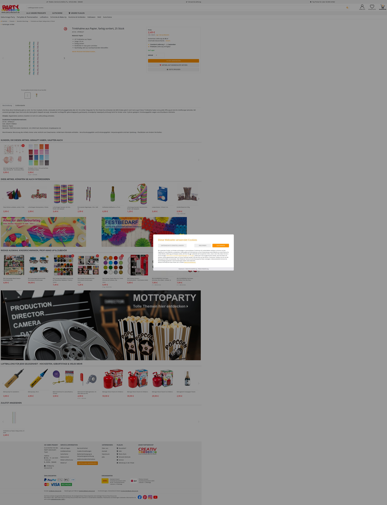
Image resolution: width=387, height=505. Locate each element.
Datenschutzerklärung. (190, 262)
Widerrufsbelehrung (203, 269)
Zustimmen (221, 246)
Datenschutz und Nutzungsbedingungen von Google (180, 255)
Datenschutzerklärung (191, 269)
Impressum (181, 269)
